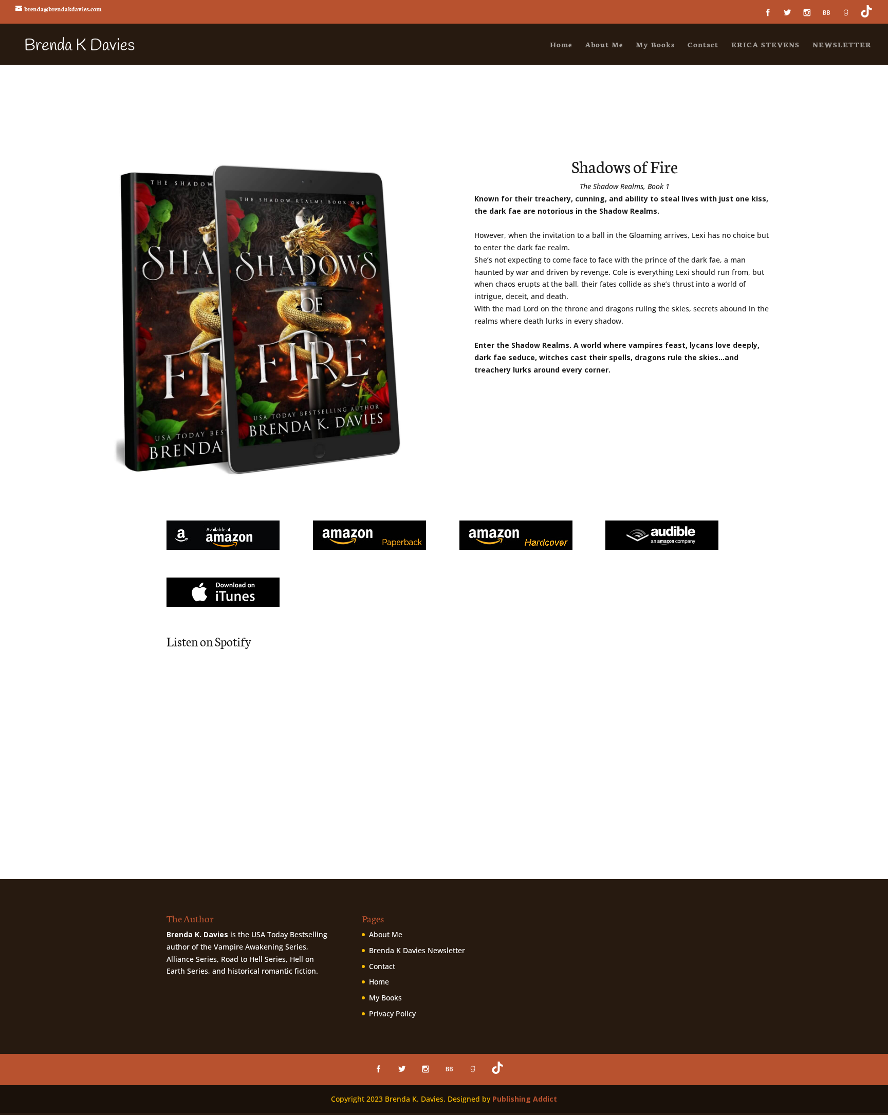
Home (561, 45)
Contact (703, 45)
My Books (655, 45)
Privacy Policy (392, 1013)
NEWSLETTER (842, 45)
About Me (604, 45)
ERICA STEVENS (765, 45)
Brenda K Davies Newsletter (417, 950)
